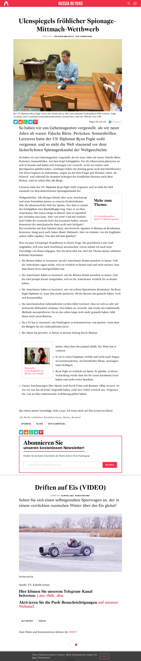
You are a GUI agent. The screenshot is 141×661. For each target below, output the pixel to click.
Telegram (116, 122)
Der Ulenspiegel (57, 424)
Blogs (39, 424)
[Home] (6, 3)
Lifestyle (55, 496)
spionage (26, 424)
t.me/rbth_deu (50, 596)
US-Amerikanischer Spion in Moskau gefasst (106, 218)
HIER (72, 632)
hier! (34, 657)
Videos (42, 621)
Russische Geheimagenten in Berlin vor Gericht (34, 371)
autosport (27, 621)
